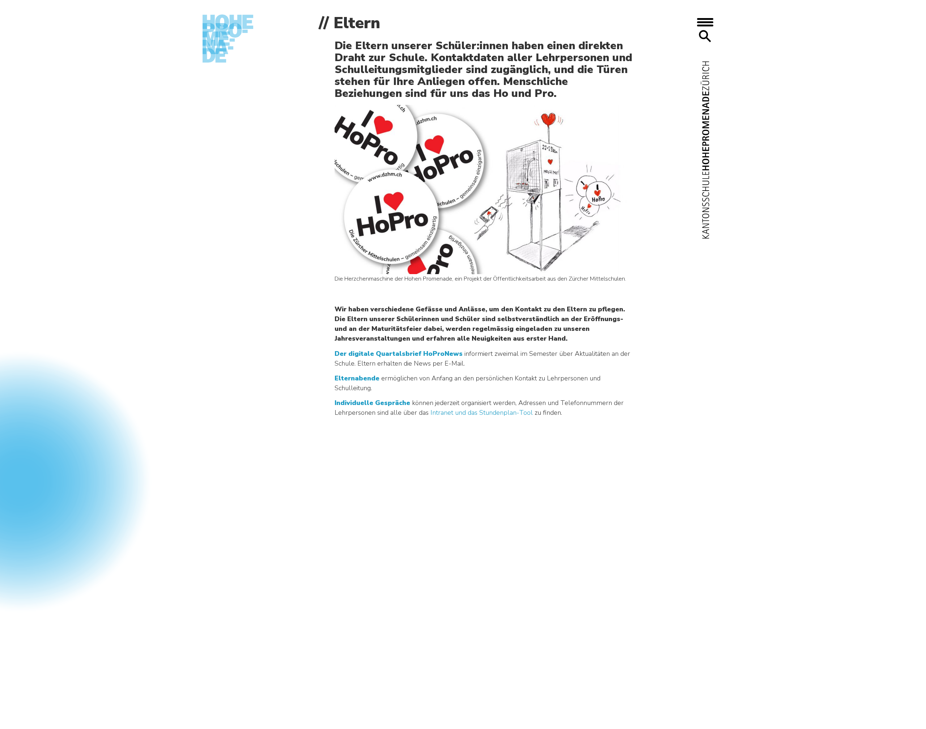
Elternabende (357, 378)
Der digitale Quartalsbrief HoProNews (399, 353)
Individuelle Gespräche (372, 402)
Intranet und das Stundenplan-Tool (482, 412)
